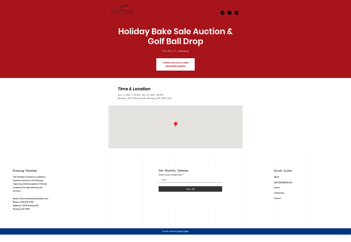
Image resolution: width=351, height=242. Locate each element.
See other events (175, 66)
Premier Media (182, 231)
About (276, 177)
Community (279, 193)
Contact (277, 198)
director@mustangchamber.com (33, 198)
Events (277, 187)
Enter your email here (170, 174)
